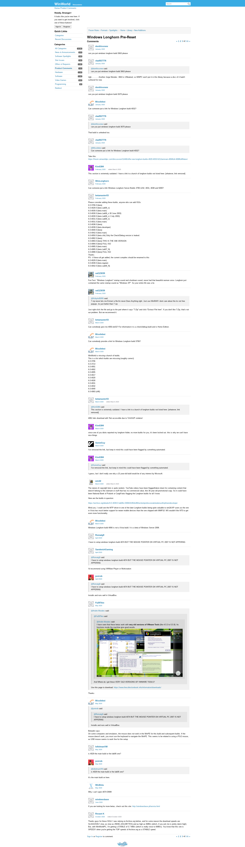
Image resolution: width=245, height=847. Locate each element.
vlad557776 (100, 60)
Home (123, 30)
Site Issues (59, 60)
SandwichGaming (104, 549)
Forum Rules (94, 30)
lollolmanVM (101, 746)
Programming (60, 84)
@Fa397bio (98, 616)
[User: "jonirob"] (91, 577)
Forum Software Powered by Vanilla (122, 843)
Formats (104, 30)
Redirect (58, 88)
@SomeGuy (96, 465)
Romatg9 (99, 535)
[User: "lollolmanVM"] (91, 748)
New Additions (140, 30)
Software (58, 76)
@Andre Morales (98, 611)
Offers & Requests (62, 64)
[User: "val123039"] (91, 274)
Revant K (99, 813)
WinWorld (62, 3)
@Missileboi (96, 148)
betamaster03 (102, 195)
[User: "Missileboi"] (91, 103)
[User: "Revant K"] (91, 815)
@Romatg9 (95, 557)
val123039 (100, 273)
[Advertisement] (139, 18)
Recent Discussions (63, 39)
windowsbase (102, 799)
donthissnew (101, 46)
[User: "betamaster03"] (91, 197)
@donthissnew (97, 69)
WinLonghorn (102, 181)
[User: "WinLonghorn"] (91, 182)
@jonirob (94, 708)
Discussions (77, 5)
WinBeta (99, 785)
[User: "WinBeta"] (91, 786)
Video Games (60, 80)
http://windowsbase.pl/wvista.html (146, 806)
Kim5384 (99, 166)
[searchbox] (178, 3)
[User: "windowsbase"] (91, 801)
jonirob (98, 576)
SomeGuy (100, 443)
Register (66, 27)
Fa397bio (99, 602)
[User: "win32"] (91, 482)
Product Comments (63, 68)
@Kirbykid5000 (97, 298)
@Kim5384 (95, 407)
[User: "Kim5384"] (91, 168)
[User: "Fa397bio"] (91, 604)
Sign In (58, 27)
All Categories (60, 48)
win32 (98, 481)
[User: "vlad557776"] (91, 62)
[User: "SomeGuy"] (91, 444)
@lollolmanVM (97, 769)
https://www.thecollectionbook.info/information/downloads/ (137, 687)
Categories (59, 35)
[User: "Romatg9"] (91, 536)
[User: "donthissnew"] (91, 47)
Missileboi (100, 101)
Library (129, 30)
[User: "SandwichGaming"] (91, 551)
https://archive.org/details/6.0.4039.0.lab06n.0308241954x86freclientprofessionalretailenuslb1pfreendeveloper (133, 503)
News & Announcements (65, 52)
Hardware (59, 72)
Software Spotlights (63, 56)
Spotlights (113, 30)
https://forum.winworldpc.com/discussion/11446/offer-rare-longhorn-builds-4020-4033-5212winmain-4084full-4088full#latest (138, 159)
